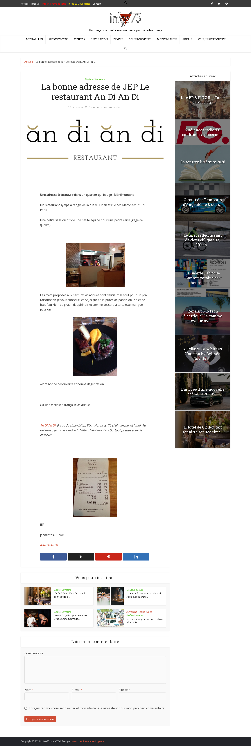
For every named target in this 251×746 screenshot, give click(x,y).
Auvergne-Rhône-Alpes (139, 611)
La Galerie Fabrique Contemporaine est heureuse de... (202, 278)
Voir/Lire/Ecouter (212, 39)
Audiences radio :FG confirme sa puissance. (202, 132)
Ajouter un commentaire (107, 107)
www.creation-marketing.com (87, 741)
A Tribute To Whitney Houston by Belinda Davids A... (202, 354)
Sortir (187, 39)
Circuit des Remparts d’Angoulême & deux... (202, 202)
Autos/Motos (58, 39)
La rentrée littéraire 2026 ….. (202, 164)
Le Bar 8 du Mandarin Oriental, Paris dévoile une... (143, 595)
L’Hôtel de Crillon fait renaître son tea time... (71, 595)
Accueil (28, 61)
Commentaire (33, 653)
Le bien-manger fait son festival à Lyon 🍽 (144, 620)
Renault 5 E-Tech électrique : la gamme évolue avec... (202, 316)
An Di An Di (47, 425)
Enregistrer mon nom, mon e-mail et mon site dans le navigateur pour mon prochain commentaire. (97, 708)
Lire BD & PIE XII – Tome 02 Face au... (203, 100)
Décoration (99, 39)
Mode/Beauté (167, 39)
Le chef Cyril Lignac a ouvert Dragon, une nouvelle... (70, 617)
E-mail (77, 690)
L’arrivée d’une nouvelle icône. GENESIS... (203, 391)
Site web (124, 690)
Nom (29, 690)
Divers (118, 39)
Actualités (34, 39)
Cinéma (79, 39)
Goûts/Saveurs (140, 39)
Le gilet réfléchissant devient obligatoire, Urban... (203, 240)
